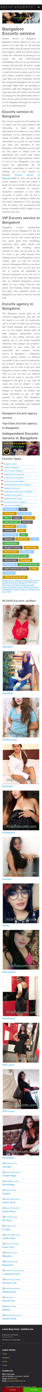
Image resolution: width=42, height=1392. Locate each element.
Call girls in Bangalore (11, 467)
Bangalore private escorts (13, 498)
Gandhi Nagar (9, 1238)
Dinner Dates (31, 547)
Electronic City (9, 1282)
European (29, 518)
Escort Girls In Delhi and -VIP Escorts (23, 589)
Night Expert (10, 564)
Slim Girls (27, 522)
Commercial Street (11, 1274)
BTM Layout (8, 1111)
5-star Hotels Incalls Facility (16, 556)
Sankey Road (8, 1202)
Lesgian (17, 518)
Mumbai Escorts (8, 580)
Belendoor (7, 1256)
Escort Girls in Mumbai (16, 583)
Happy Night (27, 552)
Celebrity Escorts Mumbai (23, 580)
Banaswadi (7, 1265)
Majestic (6, 1309)
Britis (24, 535)
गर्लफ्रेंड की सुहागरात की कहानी (15, 577)
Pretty (34, 569)
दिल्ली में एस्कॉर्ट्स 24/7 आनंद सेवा (16, 569)
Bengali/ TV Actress (12, 547)
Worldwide (9, 573)
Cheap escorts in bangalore (14, 478)
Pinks (23, 509)
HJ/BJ (21, 530)
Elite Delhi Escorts (31, 583)
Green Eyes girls (11, 522)
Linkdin (4, 1361)
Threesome (9, 530)
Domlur (6, 925)
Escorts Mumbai (24, 585)
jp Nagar (6, 1229)
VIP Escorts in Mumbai (10, 585)
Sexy (7, 518)
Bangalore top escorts (11, 488)
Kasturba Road (9, 1318)
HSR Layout (8, 1064)
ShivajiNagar (8, 1184)
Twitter (4, 1354)
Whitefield (7, 646)
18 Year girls (24, 513)
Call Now (13, 1390)
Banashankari (8, 1018)
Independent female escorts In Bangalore (18, 491)
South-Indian (22, 539)
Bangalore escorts (10, 464)
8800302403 (12, 1378)
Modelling (9, 539)
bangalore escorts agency (13, 495)
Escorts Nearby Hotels (28, 564)
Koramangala (8, 832)
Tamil (35, 539)
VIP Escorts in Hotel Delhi (11, 1340)
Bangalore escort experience (14, 474)
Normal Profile (10, 560)
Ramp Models (10, 509)
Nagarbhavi (7, 693)
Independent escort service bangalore (17, 485)
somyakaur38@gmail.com (16, 1381)
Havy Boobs (9, 513)
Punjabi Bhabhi (11, 543)
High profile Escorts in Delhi (17, 587)
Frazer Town (8, 1247)
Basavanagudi (9, 972)
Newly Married (10, 535)
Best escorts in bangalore (13, 505)
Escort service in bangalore (13, 471)
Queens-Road (8, 1211)
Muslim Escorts (11, 552)
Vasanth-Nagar (9, 1175)
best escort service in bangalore (15, 502)
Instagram (5, 1357)
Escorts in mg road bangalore (14, 481)
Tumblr (4, 1365)
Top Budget (25, 560)
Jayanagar (7, 879)
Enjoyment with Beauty (10, 1335)
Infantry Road (9, 1291)
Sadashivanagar (9, 739)
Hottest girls (9, 526)
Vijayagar (6, 1166)
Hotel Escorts (8, 1300)
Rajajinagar (7, 786)
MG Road (7, 1220)
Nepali (21, 526)
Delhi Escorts (17, 7)
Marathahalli (8, 1157)
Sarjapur (6, 1193)
